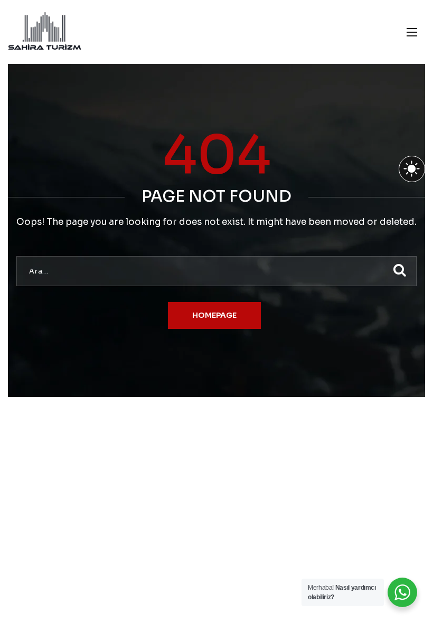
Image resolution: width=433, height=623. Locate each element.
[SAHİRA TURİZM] (44, 32)
